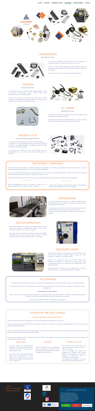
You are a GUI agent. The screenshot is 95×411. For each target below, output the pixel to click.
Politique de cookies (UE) (13, 391)
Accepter (66, 405)
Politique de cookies (71, 408)
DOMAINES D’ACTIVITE (57, 3)
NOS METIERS (68, 3)
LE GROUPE (47, 3)
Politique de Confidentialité (80, 408)
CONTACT (87, 3)
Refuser (76, 405)
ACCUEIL (40, 3)
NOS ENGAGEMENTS (78, 3)
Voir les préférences (86, 405)
